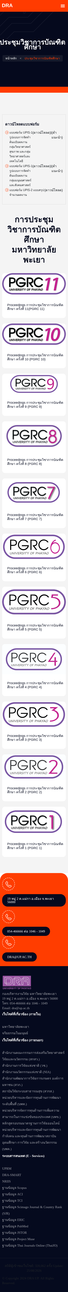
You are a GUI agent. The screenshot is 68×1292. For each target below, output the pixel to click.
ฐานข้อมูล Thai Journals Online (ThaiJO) (29, 1245)
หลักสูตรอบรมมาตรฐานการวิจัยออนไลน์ (30, 1123)
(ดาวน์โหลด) (41, 132)
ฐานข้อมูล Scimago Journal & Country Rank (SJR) (32, 1210)
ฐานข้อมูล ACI (12, 1194)
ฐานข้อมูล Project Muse (18, 1239)
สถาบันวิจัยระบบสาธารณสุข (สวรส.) (28, 1091)
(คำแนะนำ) (57, 135)
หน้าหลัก (11, 58)
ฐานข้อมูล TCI (12, 1200)
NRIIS (6, 1181)
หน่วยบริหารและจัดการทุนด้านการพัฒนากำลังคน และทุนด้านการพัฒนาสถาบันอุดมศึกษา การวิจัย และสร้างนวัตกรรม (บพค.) (31, 1139)
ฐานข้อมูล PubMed (15, 1226)
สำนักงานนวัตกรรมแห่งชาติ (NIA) (26, 1072)
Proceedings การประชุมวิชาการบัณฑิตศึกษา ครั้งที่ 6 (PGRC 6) (35, 570)
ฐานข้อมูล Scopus (14, 1188)
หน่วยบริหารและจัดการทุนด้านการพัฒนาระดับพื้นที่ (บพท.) (31, 1101)
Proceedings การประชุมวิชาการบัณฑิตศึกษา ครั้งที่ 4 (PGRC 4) (35, 685)
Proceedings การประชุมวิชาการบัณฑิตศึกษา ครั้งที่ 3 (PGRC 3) (35, 738)
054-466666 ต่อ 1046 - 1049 (26, 931)
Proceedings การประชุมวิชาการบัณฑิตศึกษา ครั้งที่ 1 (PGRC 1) (35, 846)
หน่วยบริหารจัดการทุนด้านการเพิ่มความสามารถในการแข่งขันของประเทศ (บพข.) (31, 1114)
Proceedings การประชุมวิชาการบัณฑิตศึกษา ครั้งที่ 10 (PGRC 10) (35, 357)
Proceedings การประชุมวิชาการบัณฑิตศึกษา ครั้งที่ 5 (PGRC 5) (35, 627)
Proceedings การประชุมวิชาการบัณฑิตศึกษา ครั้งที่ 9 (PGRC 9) (35, 405)
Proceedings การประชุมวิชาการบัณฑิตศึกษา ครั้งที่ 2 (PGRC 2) (35, 790)
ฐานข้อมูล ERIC (13, 1220)
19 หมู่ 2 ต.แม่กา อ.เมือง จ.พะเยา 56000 (30, 900)
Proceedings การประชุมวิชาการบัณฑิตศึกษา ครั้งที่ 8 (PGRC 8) (35, 462)
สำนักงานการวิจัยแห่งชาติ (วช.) (24, 1065)
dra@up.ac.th (19, 957)
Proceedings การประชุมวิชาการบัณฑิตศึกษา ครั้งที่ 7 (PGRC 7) (35, 517)
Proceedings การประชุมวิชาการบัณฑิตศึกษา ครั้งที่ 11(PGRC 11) (35, 307)
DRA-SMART (11, 1175)
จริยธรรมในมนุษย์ (15, 1033)
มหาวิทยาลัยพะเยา (15, 1027)
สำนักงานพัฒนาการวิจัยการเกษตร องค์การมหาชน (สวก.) (32, 1082)
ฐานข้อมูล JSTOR (14, 1232)
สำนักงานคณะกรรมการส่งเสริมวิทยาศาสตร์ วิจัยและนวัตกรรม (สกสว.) (33, 1056)
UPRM (6, 1168)
